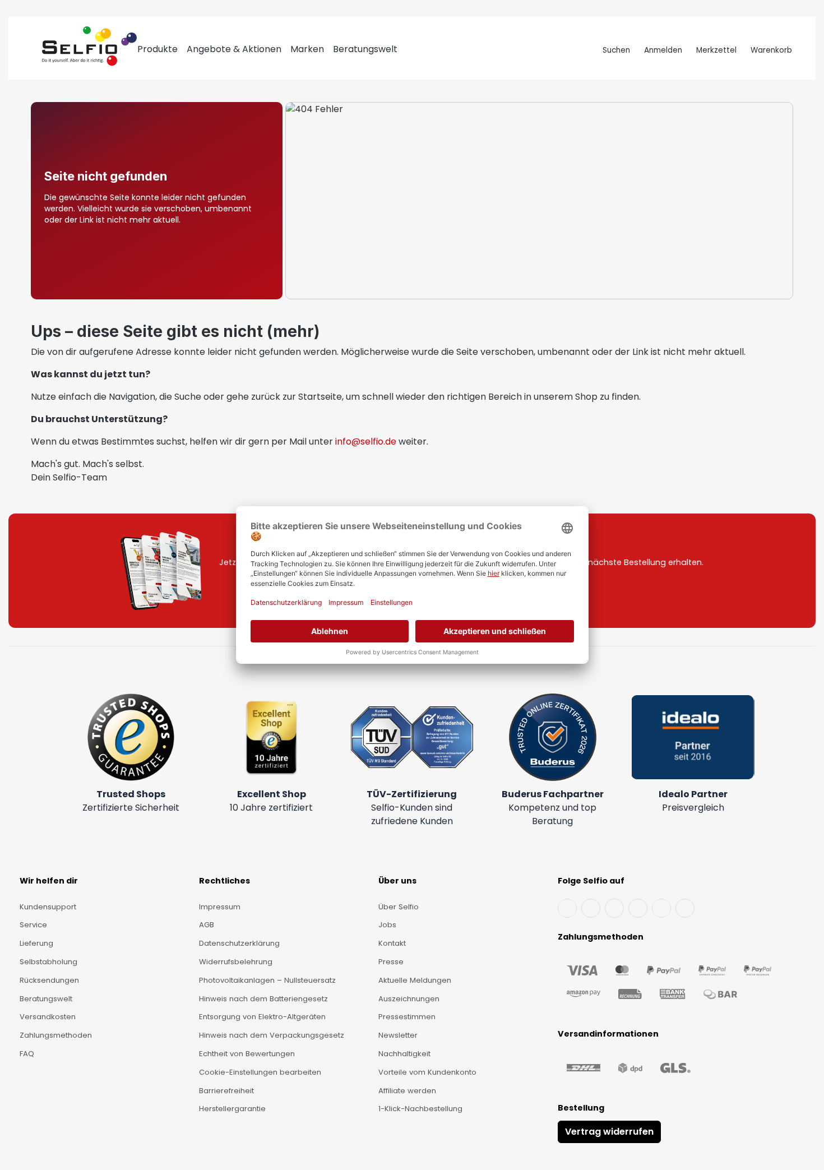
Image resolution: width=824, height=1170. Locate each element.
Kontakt (392, 943)
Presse (391, 961)
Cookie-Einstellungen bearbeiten (260, 1072)
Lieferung (36, 943)
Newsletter (398, 1035)
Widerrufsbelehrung (235, 961)
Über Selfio (398, 906)
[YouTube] (590, 908)
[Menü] (31, 50)
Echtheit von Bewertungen (247, 1053)
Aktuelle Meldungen (414, 980)
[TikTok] (661, 908)
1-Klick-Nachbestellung (420, 1108)
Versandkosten (48, 1016)
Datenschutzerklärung (239, 943)
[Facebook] (567, 908)
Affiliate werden (407, 1090)
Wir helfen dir (49, 880)
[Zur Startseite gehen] (89, 50)
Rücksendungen (49, 980)
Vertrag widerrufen (609, 1131)
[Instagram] (614, 908)
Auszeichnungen (408, 998)
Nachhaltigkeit (404, 1053)
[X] (637, 908)
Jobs (387, 924)
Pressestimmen (407, 1016)
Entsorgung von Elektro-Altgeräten (262, 1016)
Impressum (219, 906)
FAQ (27, 1053)
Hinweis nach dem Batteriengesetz (263, 998)
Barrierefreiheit (226, 1090)
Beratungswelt (46, 998)
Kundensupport (48, 906)
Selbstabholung (48, 961)
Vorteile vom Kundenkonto (427, 1072)
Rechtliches (224, 880)
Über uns (397, 880)
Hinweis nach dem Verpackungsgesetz (271, 1035)
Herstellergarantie (232, 1108)
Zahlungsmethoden (56, 1035)
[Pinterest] (685, 908)
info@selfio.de (365, 441)
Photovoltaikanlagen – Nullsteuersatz (267, 980)
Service (33, 924)
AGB (206, 924)
